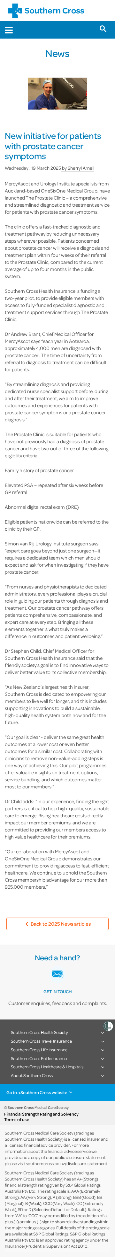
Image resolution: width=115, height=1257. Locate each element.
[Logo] (46, 11)
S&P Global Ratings (50, 1234)
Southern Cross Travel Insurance (41, 1041)
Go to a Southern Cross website (36, 1092)
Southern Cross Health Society (39, 1032)
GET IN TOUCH (57, 991)
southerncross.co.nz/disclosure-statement (66, 1163)
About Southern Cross (32, 1075)
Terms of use (16, 1119)
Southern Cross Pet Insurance (39, 1058)
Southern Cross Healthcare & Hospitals (47, 1067)
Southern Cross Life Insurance (39, 1049)
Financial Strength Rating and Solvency (41, 1114)
